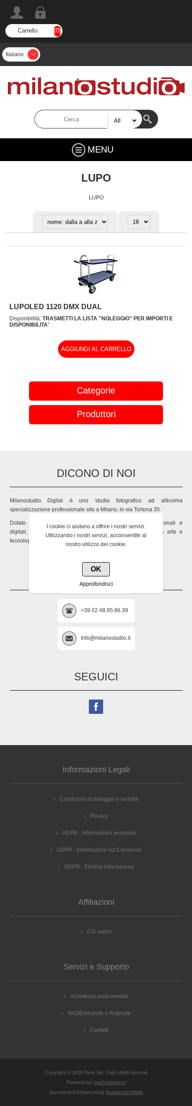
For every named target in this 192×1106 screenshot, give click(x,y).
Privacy (99, 816)
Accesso (40, 12)
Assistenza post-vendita (99, 996)
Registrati (17, 12)
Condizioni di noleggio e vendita (99, 799)
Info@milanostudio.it (105, 638)
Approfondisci (96, 584)
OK (96, 569)
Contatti (99, 1030)
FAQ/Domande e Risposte (99, 1013)
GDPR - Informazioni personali (99, 833)
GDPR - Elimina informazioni (99, 867)
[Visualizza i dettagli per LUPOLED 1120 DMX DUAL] (96, 292)
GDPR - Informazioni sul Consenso (99, 850)
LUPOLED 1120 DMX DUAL (55, 307)
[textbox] (88, 119)
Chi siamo (99, 931)
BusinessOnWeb (124, 1092)
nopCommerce (110, 1082)
